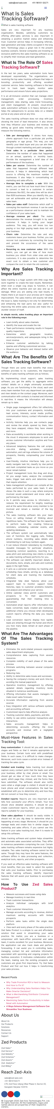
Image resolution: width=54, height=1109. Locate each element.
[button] (45, 8)
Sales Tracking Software (27, 65)
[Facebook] (4, 1094)
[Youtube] (11, 1094)
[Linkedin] (17, 1094)
